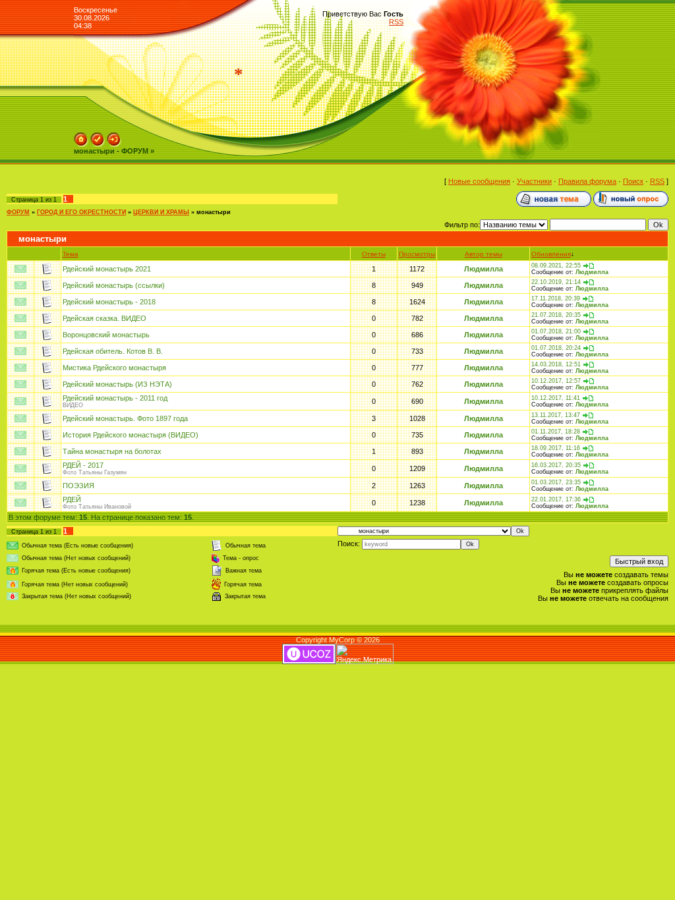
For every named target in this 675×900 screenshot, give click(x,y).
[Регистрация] (97, 136)
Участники (534, 181)
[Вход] (114, 136)
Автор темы (483, 254)
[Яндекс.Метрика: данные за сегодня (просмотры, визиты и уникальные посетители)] (365, 654)
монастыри (213, 212)
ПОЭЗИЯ (78, 486)
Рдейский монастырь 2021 (107, 269)
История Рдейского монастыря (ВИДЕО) (130, 435)
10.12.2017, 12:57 (556, 381)
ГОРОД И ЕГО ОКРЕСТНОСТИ (81, 212)
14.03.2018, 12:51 (556, 364)
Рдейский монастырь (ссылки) (114, 285)
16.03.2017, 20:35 (556, 465)
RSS (396, 22)
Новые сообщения (479, 181)
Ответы (374, 254)
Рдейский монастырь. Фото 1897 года (125, 418)
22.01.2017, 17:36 (556, 499)
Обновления (551, 254)
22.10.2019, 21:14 (556, 282)
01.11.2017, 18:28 (555, 431)
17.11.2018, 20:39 (555, 298)
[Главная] (81, 136)
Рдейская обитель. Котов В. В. (113, 351)
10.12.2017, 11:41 (555, 398)
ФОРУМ (18, 212)
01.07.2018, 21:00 (556, 331)
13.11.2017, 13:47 (555, 415)
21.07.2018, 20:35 (556, 315)
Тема (70, 254)
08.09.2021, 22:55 (556, 265)
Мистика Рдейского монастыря (114, 368)
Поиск (633, 181)
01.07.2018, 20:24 (556, 348)
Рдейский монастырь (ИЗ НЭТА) (117, 384)
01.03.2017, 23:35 (556, 482)
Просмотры (417, 254)
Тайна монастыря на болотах (112, 451)
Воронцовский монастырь (106, 335)
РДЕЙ (72, 499)
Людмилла (483, 269)
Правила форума (587, 181)
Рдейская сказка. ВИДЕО (104, 318)
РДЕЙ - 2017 (83, 465)
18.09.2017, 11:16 (555, 448)
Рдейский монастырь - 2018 (109, 302)
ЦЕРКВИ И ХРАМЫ (161, 212)
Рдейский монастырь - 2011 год (115, 398)
